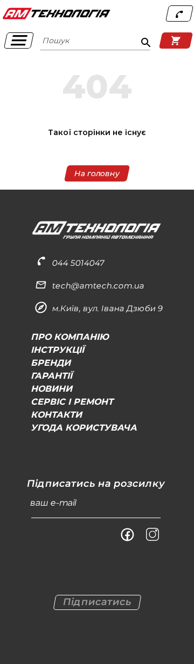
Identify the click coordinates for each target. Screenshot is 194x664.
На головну (97, 173)
